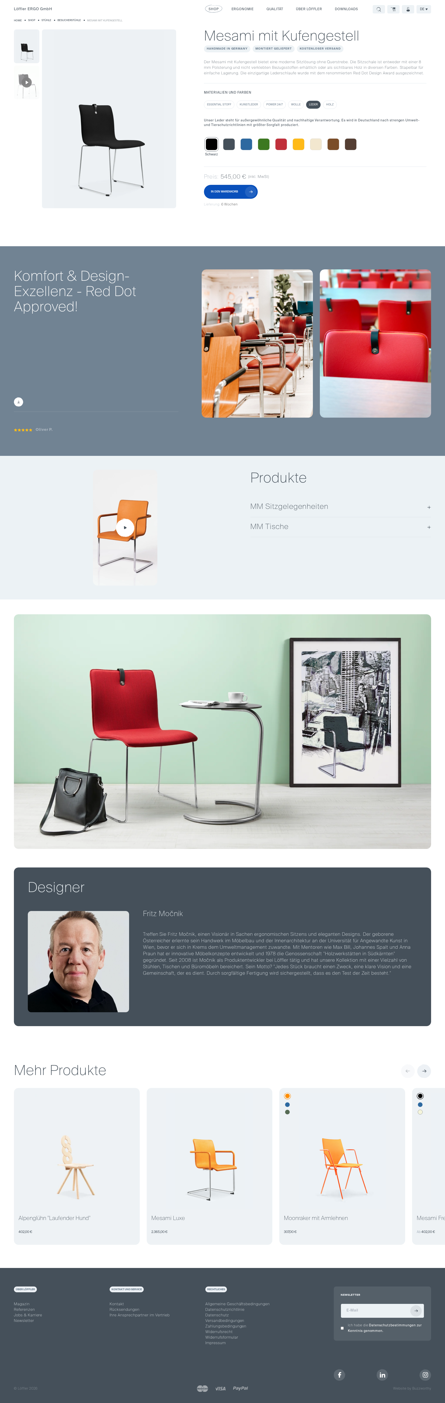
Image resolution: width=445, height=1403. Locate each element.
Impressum (215, 1343)
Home (18, 20)
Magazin (22, 1304)
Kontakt (117, 1304)
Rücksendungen (124, 1310)
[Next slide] (424, 1071)
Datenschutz (217, 1315)
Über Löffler (309, 9)
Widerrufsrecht (218, 1332)
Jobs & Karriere (28, 1315)
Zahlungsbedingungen (225, 1326)
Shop (31, 20)
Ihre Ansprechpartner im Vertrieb (140, 1315)
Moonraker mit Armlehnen (316, 1218)
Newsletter (24, 1321)
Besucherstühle (69, 20)
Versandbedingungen (224, 1321)
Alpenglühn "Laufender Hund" (54, 1218)
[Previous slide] (408, 1071)
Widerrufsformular (221, 1338)
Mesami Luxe (168, 1218)
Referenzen (24, 1310)
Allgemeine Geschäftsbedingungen (237, 1304)
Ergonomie (243, 9)
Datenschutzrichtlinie (225, 1310)
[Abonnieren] (416, 1311)
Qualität (275, 9)
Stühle (46, 20)
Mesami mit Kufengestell (104, 20)
